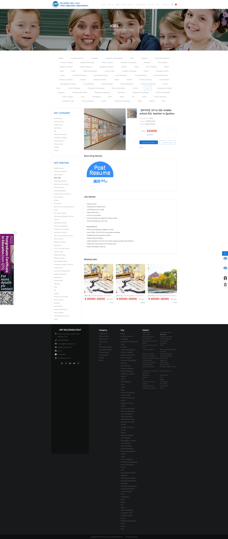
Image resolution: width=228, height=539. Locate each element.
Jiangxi (62, 75)
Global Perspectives (60, 274)
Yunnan (165, 84)
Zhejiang (144, 58)
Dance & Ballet (58, 312)
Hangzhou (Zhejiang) (129, 71)
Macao (122, 96)
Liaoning (124, 66)
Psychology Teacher (60, 181)
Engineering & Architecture (62, 194)
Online (140, 101)
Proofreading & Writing (61, 316)
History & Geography (61, 226)
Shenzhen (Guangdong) (128, 62)
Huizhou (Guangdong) (162, 58)
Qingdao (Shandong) (87, 62)
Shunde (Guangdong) (163, 92)
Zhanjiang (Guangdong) (122, 101)
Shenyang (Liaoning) (66, 79)
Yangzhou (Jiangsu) (65, 66)
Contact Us (165, 4)
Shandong (121, 92)
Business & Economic (60, 232)
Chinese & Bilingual (60, 190)
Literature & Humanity (61, 184)
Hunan (58, 88)
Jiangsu (116, 79)
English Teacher (59, 168)
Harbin (144, 96)
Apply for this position (149, 142)
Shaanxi (129, 79)
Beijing (61, 58)
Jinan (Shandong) (121, 75)
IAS (55, 290)
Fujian (73, 71)
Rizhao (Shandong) (127, 84)
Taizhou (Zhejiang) (160, 96)
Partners (151, 4)
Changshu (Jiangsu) (99, 79)
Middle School (58, 125)
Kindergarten (58, 118)
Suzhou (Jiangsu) (107, 62)
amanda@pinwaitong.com (66, 344)
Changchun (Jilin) (68, 101)
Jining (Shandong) (141, 75)
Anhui (147, 88)
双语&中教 (57, 178)
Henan (136, 66)
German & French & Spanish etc (64, 206)
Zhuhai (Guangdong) (79, 75)
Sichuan (151, 101)
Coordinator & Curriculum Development (62, 269)
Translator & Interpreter (61, 229)
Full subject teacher (60, 213)
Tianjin (61, 71)
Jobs (117, 4)
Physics (56, 200)
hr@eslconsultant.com (64, 347)
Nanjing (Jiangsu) (107, 84)
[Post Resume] (100, 174)
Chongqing (94, 58)
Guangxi (83, 79)
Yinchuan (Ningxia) (88, 101)
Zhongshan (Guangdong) (96, 88)
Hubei (83, 96)
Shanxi (166, 66)
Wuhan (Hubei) (110, 71)
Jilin (133, 96)
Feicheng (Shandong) (101, 75)
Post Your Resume (127, 4)
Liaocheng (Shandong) (79, 92)
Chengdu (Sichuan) (77, 58)
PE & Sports (57, 203)
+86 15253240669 (63, 340)
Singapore (61, 92)
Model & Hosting (59, 258)
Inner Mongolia (164, 79)
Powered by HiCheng (132, 537)
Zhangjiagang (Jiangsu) (68, 84)
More (163, 101)
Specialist (57, 284)
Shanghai (147, 62)
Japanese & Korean (60, 223)
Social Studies (58, 280)
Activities (56, 303)
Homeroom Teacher (60, 171)
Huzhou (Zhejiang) (74, 88)
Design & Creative (59, 242)
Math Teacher (58, 174)
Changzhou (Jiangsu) (107, 66)
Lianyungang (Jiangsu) (164, 88)
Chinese (56, 147)
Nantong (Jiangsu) (146, 79)
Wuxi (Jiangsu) (162, 62)
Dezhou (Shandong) (118, 88)
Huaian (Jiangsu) (67, 96)
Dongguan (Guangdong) (140, 92)
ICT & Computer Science (62, 248)
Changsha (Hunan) (162, 71)
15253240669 (61, 354)
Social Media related (60, 261)
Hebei (132, 58)
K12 (55, 131)
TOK (55, 287)
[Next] (179, 283)
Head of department (60, 309)
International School (60, 134)
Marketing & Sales (59, 255)
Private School (58, 144)
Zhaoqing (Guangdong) (102, 92)
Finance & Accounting (61, 296)
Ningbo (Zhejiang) (86, 66)
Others (56, 150)
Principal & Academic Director (63, 264)
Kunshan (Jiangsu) (67, 62)
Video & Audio (58, 251)
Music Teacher (58, 197)
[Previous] (82, 283)
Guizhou (104, 101)
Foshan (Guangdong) (90, 71)
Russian (56, 293)
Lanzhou (135, 88)
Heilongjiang (96, 96)
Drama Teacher (59, 187)
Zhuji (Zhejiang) (151, 66)
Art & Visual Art (59, 300)
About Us (111, 4)
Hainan (146, 71)
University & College (60, 137)
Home (103, 4)
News (158, 4)
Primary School (59, 121)
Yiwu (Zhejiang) (89, 84)
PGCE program (141, 4)
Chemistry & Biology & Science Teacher (63, 217)
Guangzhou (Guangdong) (114, 58)
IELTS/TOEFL (58, 306)
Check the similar (167, 142)
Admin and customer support (63, 235)
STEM (56, 210)
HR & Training (58, 239)
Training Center (59, 141)
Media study (58, 277)
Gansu (110, 96)
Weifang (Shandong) (161, 75)
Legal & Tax (57, 245)
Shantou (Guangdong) (148, 84)
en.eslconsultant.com (64, 358)
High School (57, 128)
